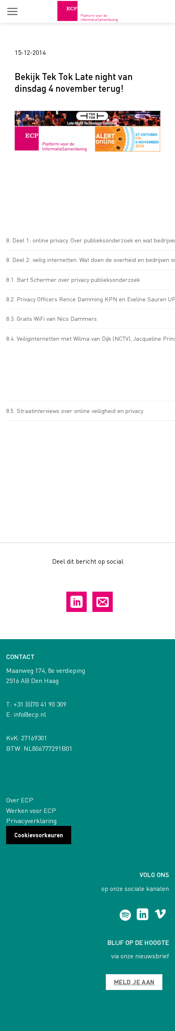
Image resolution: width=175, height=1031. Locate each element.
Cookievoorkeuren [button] (38, 835)
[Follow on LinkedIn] (143, 915)
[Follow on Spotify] (125, 915)
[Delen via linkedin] (76, 602)
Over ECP (19, 799)
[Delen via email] (102, 602)
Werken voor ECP (31, 810)
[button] (12, 11)
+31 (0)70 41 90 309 (39, 704)
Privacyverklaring (31, 820)
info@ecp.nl (29, 714)
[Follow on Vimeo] (160, 915)
